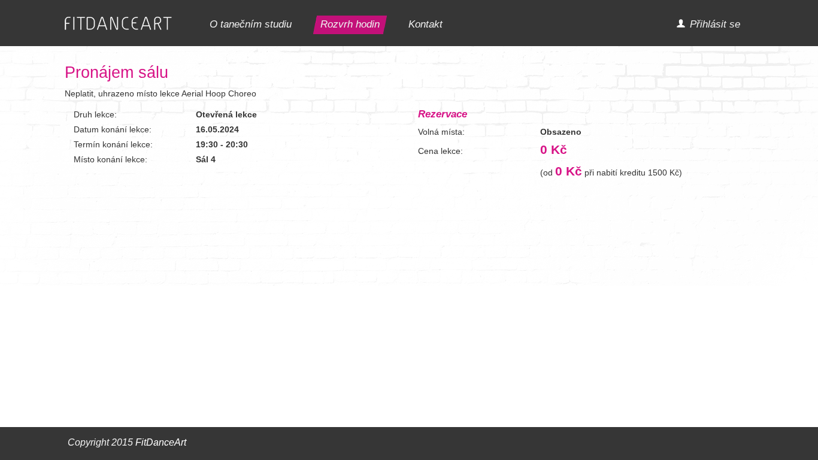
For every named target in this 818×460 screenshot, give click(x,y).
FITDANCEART (118, 24)
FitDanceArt (160, 442)
